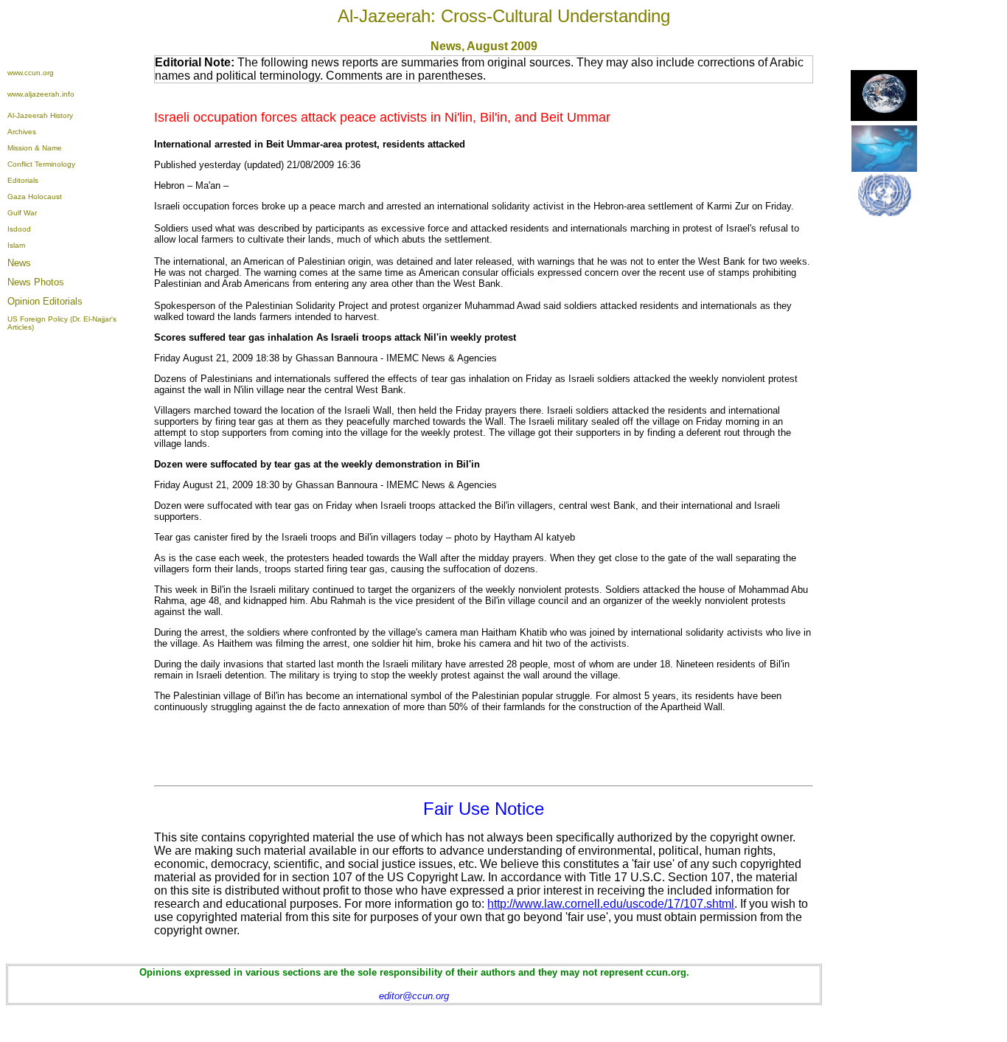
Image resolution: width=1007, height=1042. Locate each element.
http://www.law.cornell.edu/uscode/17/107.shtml (610, 903)
